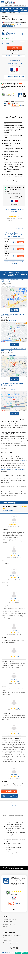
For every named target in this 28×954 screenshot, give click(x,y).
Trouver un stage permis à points (12, 935)
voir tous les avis (19, 228)
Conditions (14, 809)
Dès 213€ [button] (14, 414)
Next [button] (25, 221)
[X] (11, 948)
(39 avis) (19, 24)
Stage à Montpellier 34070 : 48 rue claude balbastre (12, 384)
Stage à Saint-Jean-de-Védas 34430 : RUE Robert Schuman (14, 280)
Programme (14, 805)
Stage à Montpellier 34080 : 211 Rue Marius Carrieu (12, 315)
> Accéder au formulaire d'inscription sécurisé (13, 469)
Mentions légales (7, 921)
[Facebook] (14, 948)
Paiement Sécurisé (8, 940)
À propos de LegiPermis (9, 919)
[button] (14, 48)
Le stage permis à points (14, 802)
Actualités (5, 926)
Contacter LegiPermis (9, 924)
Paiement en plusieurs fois (10, 942)
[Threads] (17, 948)
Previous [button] (2, 221)
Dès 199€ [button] (14, 344)
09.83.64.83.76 (15, 61)
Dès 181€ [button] (14, 310)
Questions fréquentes (9, 938)
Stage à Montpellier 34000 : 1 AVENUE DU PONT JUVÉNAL (13, 349)
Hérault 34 (16, 5)
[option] (14, 218)
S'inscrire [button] (20, 242)
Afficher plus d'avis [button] (9, 796)
